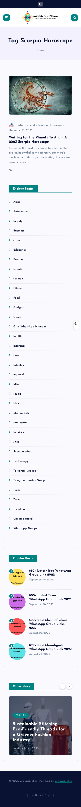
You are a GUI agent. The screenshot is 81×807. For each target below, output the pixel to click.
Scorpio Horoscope (50, 125)
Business (18, 230)
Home (40, 50)
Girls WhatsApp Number (29, 326)
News (17, 403)
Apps (16, 202)
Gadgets (19, 307)
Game (17, 317)
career (17, 240)
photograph (21, 413)
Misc (16, 384)
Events (17, 269)
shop (16, 441)
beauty (17, 221)
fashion (18, 278)
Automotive (20, 211)
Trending (19, 509)
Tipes (16, 490)
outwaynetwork (26, 125)
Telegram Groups (24, 470)
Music (17, 393)
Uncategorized (23, 518)
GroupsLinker (63, 781)
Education (20, 250)
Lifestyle (19, 365)
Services (18, 432)
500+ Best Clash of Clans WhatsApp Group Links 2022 (48, 624)
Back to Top (42, 795)
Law (16, 355)
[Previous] (62, 686)
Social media (21, 451)
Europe (18, 259)
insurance (19, 345)
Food (16, 297)
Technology (20, 461)
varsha (17, 748)
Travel (17, 499)
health (17, 336)
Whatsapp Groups (25, 528)
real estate (20, 422)
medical (18, 374)
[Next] (69, 686)
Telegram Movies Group (29, 480)
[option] (40, 725)
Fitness (17, 288)
